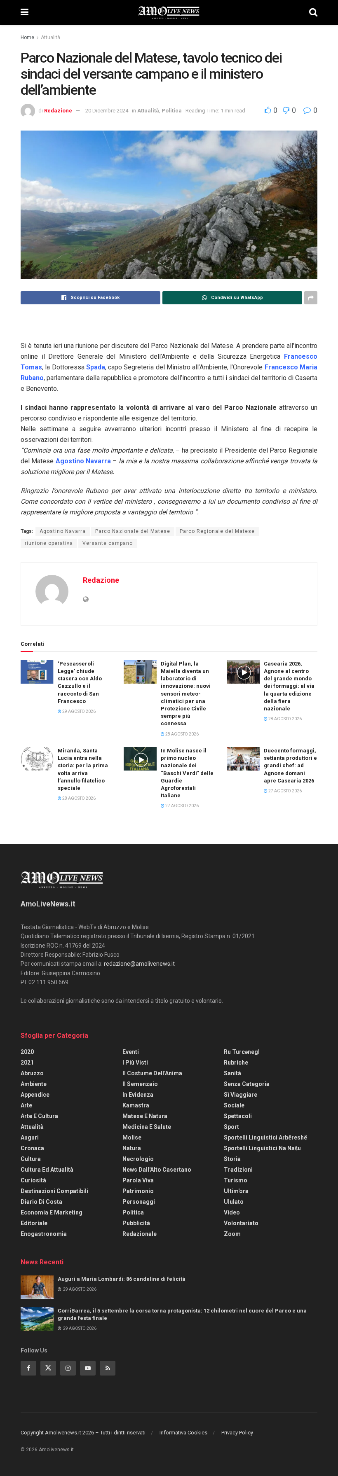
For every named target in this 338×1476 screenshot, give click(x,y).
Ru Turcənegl (242, 1052)
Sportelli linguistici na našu (262, 1148)
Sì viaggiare (240, 1094)
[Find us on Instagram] (68, 1368)
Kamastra (135, 1105)
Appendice (35, 1094)
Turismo (235, 1180)
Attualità (50, 37)
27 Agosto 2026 (181, 805)
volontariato (241, 1223)
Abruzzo (32, 1073)
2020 (27, 1052)
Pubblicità (136, 1223)
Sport (231, 1126)
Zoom (232, 1234)
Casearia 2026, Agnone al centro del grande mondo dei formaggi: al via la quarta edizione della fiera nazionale (289, 686)
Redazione (58, 110)
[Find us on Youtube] (88, 1368)
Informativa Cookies (183, 1432)
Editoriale (34, 1223)
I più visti (135, 1062)
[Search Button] (313, 12)
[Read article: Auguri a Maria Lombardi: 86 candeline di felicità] (37, 1287)
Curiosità (33, 1180)
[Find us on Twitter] (48, 1368)
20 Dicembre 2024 (106, 110)
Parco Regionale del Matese (217, 531)
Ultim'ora (236, 1191)
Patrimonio (138, 1191)
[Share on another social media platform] (310, 297)
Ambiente (34, 1084)
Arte (26, 1105)
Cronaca (32, 1148)
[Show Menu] (24, 12)
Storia (232, 1159)
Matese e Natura (144, 1116)
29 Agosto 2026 (78, 711)
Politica (172, 110)
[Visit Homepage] (169, 12)
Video (232, 1212)
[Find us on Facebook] (28, 1368)
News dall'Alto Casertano (156, 1169)
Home (27, 37)
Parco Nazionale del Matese (132, 531)
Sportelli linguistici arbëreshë (265, 1137)
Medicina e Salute (146, 1126)
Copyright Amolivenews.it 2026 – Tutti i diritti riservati (83, 1432)
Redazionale (139, 1234)
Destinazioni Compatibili (54, 1191)
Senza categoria (247, 1084)
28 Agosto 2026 (181, 734)
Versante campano (107, 543)
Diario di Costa (41, 1201)
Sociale (234, 1105)
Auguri (30, 1137)
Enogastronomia (44, 1234)
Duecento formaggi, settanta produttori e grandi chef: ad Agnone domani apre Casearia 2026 (290, 765)
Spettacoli (238, 1116)
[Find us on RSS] (107, 1368)
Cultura (31, 1159)
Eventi (130, 1052)
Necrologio (138, 1159)
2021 (27, 1062)
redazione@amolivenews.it (139, 963)
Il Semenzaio (140, 1084)
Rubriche (236, 1062)
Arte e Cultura (39, 1116)
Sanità (232, 1073)
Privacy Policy (237, 1432)
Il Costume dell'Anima (152, 1073)
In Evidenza (137, 1094)
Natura (131, 1148)
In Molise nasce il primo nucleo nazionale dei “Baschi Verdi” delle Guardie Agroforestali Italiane (187, 773)
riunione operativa (49, 543)
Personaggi (138, 1201)
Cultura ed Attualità (47, 1169)
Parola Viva (138, 1180)
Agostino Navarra (63, 531)
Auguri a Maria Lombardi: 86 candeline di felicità (121, 1279)
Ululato (234, 1201)
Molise (131, 1137)
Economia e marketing (51, 1212)
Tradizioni (238, 1169)
